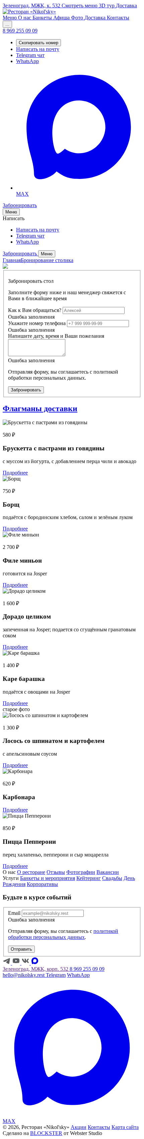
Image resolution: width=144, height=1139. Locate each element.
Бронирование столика (47, 260)
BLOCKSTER (46, 1133)
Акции (78, 1127)
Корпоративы (42, 884)
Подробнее (15, 473)
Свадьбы (112, 878)
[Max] (35, 963)
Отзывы (56, 872)
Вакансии (107, 872)
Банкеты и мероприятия (47, 878)
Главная (12, 260)
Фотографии (80, 872)
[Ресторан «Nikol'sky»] (29, 11)
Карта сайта (125, 1127)
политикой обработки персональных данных (63, 934)
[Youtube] (16, 963)
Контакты (99, 1127)
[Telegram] (7, 963)
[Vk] (26, 963)
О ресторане (31, 872)
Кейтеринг (88, 878)
